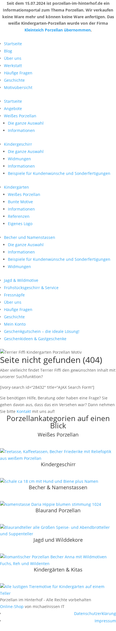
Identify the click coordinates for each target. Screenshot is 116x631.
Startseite (13, 43)
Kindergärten (16, 187)
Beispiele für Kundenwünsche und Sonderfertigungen (59, 173)
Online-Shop (12, 606)
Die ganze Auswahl (26, 123)
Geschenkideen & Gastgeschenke (35, 338)
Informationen (21, 130)
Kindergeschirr (18, 144)
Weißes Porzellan (20, 115)
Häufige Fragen (18, 73)
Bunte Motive (20, 201)
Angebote (13, 108)
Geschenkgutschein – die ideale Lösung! (41, 331)
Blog (8, 51)
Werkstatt (13, 65)
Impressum (105, 620)
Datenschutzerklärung (95, 613)
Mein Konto (15, 324)
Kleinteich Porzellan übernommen (57, 30)
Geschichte (14, 80)
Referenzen (19, 216)
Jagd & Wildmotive (21, 280)
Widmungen (19, 158)
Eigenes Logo (20, 223)
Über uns (12, 58)
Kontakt (24, 411)
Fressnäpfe (14, 295)
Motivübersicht (18, 87)
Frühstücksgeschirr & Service (31, 287)
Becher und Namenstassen (29, 237)
